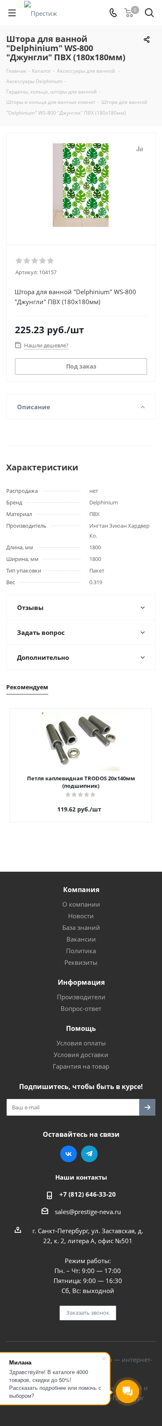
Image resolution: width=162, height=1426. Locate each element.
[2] (27, 261)
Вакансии (81, 939)
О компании (81, 904)
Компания (81, 889)
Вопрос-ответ (81, 1008)
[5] (51, 261)
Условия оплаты (81, 1043)
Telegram (89, 1154)
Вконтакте (68, 1154)
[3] (35, 261)
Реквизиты (81, 962)
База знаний (81, 927)
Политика (81, 951)
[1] (19, 261)
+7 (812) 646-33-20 (87, 1194)
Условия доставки (81, 1054)
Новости (81, 916)
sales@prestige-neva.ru (88, 1211)
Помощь (81, 1028)
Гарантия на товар (81, 1066)
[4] (43, 261)
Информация (81, 982)
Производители (81, 997)
